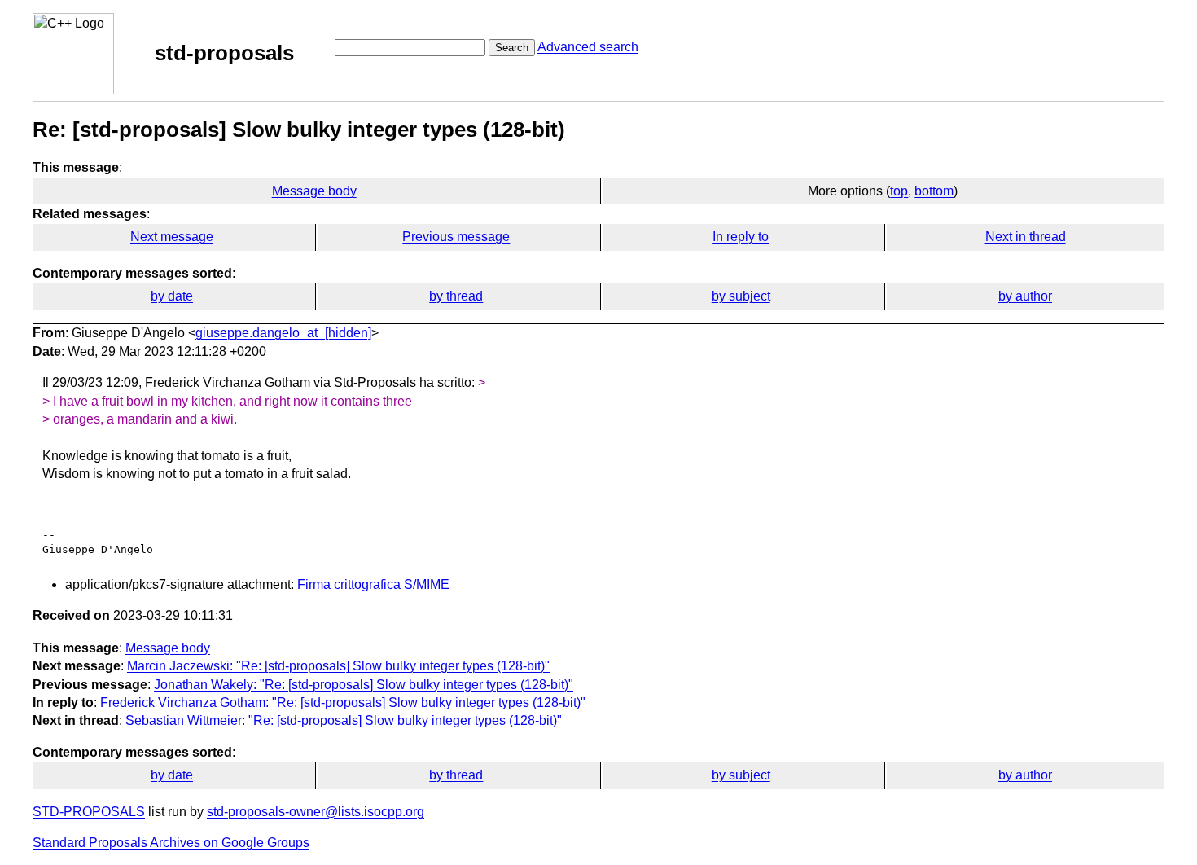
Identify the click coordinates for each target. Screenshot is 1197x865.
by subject (741, 296)
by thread (456, 296)
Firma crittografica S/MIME (373, 584)
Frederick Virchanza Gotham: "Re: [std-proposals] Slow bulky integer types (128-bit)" (342, 702)
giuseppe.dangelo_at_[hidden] (283, 333)
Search (511, 48)
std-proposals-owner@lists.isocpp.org (315, 812)
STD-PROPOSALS (89, 812)
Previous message (456, 237)
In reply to (740, 237)
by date (172, 296)
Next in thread (1025, 237)
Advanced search (587, 47)
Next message (171, 237)
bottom (934, 191)
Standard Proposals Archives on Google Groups (171, 843)
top (899, 191)
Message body (314, 191)
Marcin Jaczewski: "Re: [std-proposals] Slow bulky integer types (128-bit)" (338, 666)
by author (1025, 296)
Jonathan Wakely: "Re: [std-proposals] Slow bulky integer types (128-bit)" (363, 685)
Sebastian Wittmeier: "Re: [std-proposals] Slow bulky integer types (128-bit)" (343, 720)
